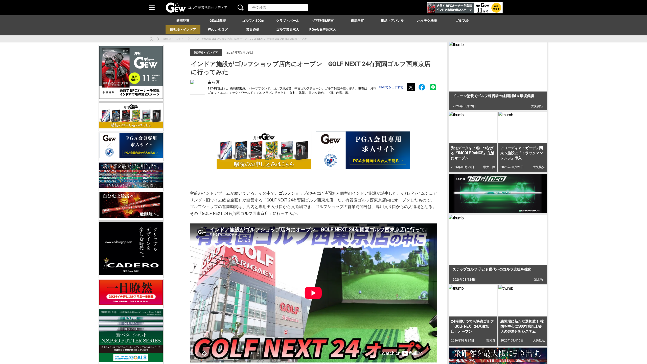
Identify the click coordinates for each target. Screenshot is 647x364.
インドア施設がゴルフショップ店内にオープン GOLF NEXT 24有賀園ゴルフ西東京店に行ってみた (250, 38)
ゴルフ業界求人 (287, 29)
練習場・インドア (174, 38)
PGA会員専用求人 (322, 29)
